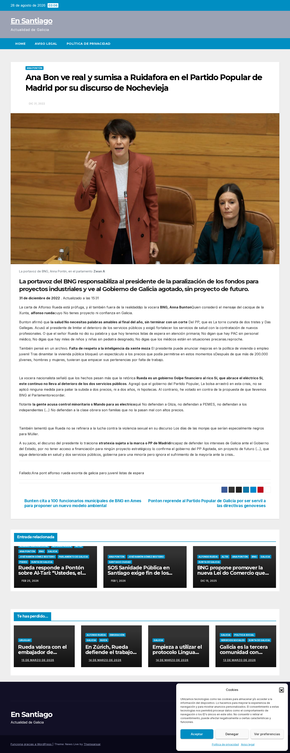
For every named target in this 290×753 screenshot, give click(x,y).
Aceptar (197, 734)
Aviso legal (248, 744)
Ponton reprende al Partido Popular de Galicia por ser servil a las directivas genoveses (207, 503)
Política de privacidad (225, 744)
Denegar (232, 734)
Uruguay (25, 640)
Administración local (34, 546)
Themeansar (92, 744)
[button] (281, 690)
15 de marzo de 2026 (37, 660)
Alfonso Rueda (61, 546)
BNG (41, 551)
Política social (244, 635)
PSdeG (23, 562)
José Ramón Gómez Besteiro (37, 556)
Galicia (52, 551)
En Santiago (31, 20)
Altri (78, 546)
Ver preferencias (267, 734)
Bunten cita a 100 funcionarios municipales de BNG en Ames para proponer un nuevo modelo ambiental (82, 503)
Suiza (103, 640)
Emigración (117, 635)
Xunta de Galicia (41, 562)
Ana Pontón (34, 68)
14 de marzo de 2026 (105, 660)
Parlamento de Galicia (73, 556)
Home (20, 44)
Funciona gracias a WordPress (31, 744)
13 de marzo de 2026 (239, 660)
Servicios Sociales (233, 640)
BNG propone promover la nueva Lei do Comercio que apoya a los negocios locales (232, 573)
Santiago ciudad (120, 562)
